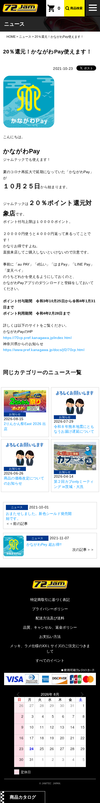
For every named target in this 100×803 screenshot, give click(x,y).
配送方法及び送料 (50, 618)
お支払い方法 (50, 637)
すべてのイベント (50, 660)
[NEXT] (81, 694)
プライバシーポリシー (50, 609)
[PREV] (19, 694)
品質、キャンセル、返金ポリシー (50, 627)
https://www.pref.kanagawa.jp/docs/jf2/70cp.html (43, 350)
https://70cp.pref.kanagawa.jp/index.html (37, 338)
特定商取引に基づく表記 (50, 600)
